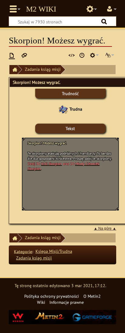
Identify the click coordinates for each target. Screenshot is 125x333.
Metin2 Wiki (41, 9)
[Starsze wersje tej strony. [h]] (82, 55)
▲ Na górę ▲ (105, 228)
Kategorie (23, 251)
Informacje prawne (66, 302)
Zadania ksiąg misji (43, 69)
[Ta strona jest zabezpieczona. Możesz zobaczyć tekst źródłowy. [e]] (72, 55)
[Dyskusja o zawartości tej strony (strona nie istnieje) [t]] (24, 55)
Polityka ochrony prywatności (51, 296)
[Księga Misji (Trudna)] (63, 109)
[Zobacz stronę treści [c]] (12, 55)
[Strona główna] (13, 69)
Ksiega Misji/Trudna (53, 251)
